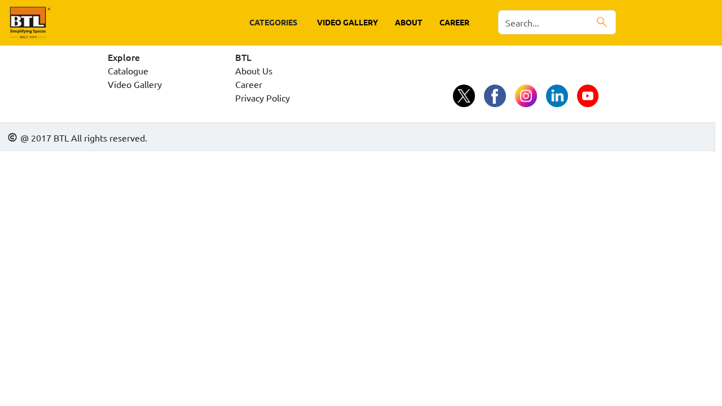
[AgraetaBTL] (463, 97)
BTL (243, 57)
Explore (124, 57)
